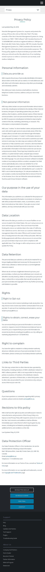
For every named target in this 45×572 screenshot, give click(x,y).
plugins (5, 535)
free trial (22, 501)
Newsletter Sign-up (22, 490)
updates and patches (9, 529)
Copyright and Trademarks (12, 473)
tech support (7, 532)
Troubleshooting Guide (10, 538)
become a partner (8, 556)
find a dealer (7, 553)
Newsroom (6, 566)
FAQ (4, 522)
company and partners (10, 550)
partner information (9, 559)
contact (22, 507)
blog (4, 526)
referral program (8, 562)
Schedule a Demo (21, 495)
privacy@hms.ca (29, 399)
